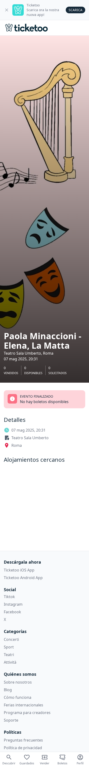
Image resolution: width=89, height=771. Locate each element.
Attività (10, 662)
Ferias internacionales (23, 705)
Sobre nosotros (18, 682)
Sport (9, 647)
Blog (8, 689)
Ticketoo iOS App (19, 570)
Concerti (11, 639)
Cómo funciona (17, 697)
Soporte (11, 720)
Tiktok (9, 596)
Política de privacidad (23, 747)
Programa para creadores (27, 712)
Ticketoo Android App (23, 577)
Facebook (12, 611)
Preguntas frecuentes (23, 740)
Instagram (13, 604)
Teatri (9, 654)
